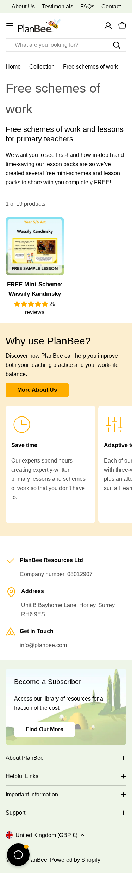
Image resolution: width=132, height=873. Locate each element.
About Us (23, 6)
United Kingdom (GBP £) (46, 835)
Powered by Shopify (75, 860)
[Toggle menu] (10, 25)
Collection (42, 67)
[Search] (116, 45)
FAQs (87, 6)
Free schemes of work (90, 67)
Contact (111, 6)
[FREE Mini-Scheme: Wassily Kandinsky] (35, 246)
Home (13, 67)
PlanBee (36, 860)
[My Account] (108, 25)
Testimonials (57, 6)
